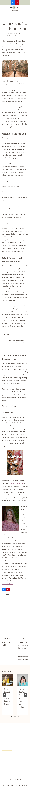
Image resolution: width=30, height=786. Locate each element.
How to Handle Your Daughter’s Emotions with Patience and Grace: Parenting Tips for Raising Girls (22, 649)
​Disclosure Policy (15, 779)
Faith (21, 36)
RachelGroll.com (7, 584)
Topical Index (15, 782)
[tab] (11, 716)
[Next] (25, 695)
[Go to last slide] (4, 695)
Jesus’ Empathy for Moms (7, 642)
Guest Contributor (15, 33)
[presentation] (7, 680)
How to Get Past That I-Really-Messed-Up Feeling (22, 698)
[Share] (4, 589)
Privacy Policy (15, 777)
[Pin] (8, 589)
